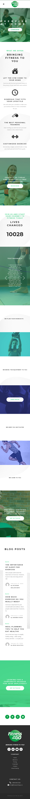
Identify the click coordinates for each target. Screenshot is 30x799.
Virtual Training (15, 768)
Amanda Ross (18, 617)
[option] (15, 273)
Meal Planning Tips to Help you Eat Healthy (14, 629)
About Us (15, 759)
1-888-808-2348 (16, 782)
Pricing (15, 762)
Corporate (15, 764)
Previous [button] (6, 278)
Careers (15, 766)
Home (15, 757)
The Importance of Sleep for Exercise (14, 567)
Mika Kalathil (18, 645)
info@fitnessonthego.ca (16, 785)
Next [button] (24, 278)
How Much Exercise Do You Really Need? (14, 599)
